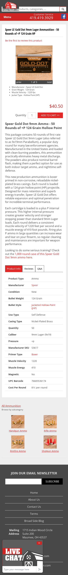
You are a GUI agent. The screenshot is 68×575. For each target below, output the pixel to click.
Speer (35, 285)
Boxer (35, 354)
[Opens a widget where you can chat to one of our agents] (22, 556)
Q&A (39, 268)
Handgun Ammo (18, 430)
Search (62, 9)
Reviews (28, 268)
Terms (34, 514)
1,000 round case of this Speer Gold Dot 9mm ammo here (32, 255)
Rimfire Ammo (18, 451)
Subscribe (52, 481)
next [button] (49, 82)
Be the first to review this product (23, 40)
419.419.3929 (41, 17)
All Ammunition (11, 406)
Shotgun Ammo (50, 451)
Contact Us (34, 507)
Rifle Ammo (50, 430)
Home (34, 492)
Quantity (20, 115)
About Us (34, 499)
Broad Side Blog (34, 521)
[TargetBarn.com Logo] (11, 6)
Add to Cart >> (50, 115)
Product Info (13, 268)
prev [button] (18, 82)
